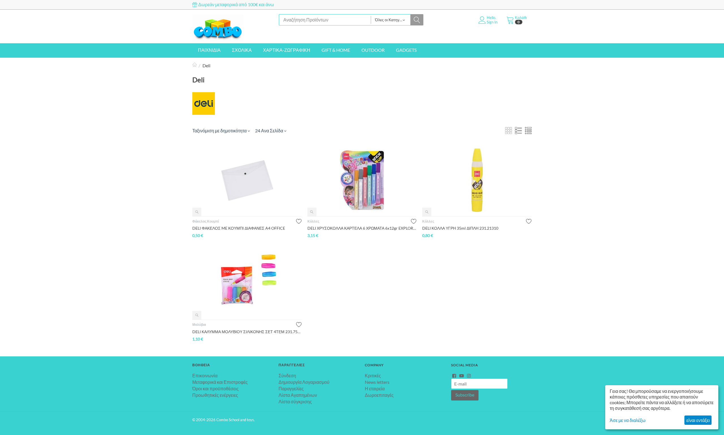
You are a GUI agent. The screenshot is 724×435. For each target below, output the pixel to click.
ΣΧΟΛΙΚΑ (242, 50)
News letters (377, 382)
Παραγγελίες (291, 388)
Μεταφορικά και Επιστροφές (220, 382)
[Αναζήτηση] (416, 19)
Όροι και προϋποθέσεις (215, 388)
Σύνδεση (287, 375)
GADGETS (406, 50)
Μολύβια (199, 324)
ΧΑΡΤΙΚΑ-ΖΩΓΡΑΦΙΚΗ (286, 50)
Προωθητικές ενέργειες (215, 395)
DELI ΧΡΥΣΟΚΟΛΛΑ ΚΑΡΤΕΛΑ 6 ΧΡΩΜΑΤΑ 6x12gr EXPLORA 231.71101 (362, 228)
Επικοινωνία (204, 375)
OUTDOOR (373, 50)
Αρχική (194, 65)
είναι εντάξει (698, 420)
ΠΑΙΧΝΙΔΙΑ (209, 50)
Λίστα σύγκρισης (295, 401)
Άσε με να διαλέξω (628, 420)
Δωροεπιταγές (379, 395)
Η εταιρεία (375, 388)
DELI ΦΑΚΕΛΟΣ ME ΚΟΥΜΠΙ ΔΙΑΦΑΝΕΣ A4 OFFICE (238, 228)
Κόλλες (313, 221)
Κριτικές (373, 375)
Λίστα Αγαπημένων (298, 395)
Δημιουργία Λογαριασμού (304, 382)
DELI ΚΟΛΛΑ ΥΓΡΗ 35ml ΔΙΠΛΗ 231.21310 (460, 228)
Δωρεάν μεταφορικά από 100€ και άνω (235, 4)
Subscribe (464, 394)
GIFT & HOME (336, 50)
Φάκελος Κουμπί (205, 221)
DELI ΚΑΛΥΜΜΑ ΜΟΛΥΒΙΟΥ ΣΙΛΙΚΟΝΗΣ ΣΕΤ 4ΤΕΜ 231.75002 (247, 331)
